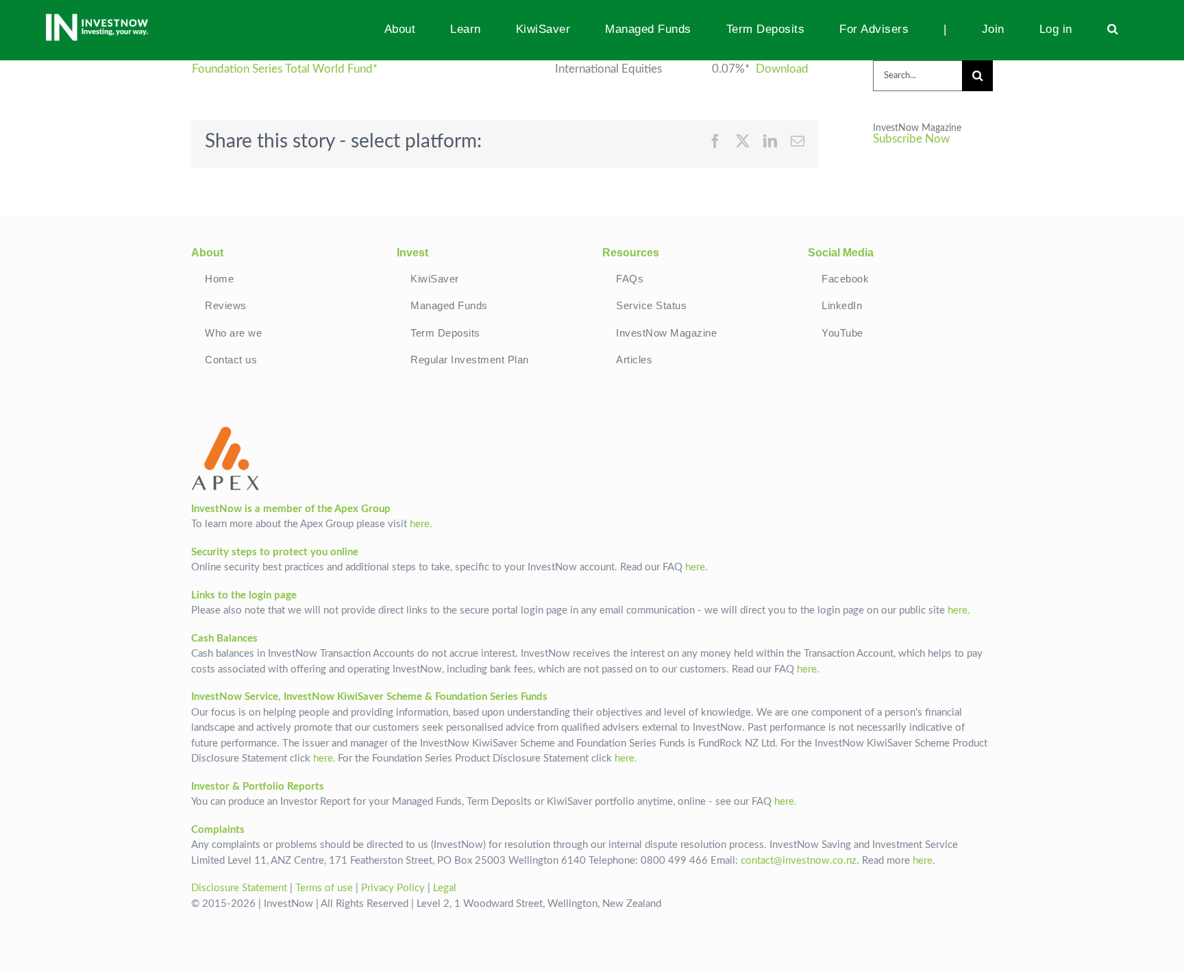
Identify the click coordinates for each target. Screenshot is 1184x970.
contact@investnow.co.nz (798, 861)
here (923, 861)
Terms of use (324, 888)
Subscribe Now (911, 139)
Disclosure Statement (239, 888)
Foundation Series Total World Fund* (285, 69)
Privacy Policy (393, 888)
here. (421, 524)
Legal (444, 888)
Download (782, 69)
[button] (1112, 29)
